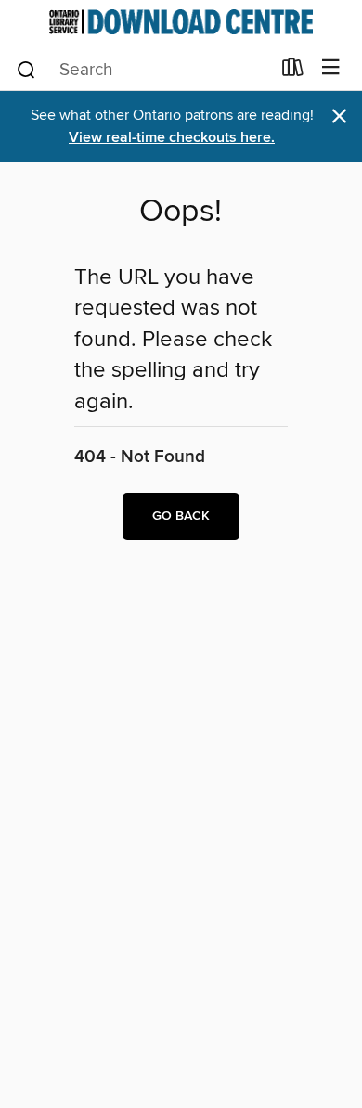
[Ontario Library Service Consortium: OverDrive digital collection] (181, 21)
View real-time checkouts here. (172, 138)
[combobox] (142, 69)
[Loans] (293, 71)
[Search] (26, 69)
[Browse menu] (331, 68)
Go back (181, 516)
